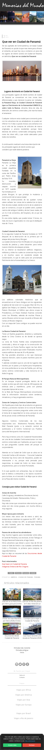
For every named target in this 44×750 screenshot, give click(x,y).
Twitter (11, 573)
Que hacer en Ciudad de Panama (14, 564)
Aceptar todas (12, 745)
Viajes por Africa (23, 690)
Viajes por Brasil (23, 713)
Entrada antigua (22, 650)
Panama (37, 577)
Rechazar (32, 745)
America (14, 577)
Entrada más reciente (22, 648)
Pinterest (18, 573)
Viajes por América (23, 695)
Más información (30, 741)
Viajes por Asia (23, 699)
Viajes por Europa (23, 704)
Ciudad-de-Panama (25, 577)
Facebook (25, 573)
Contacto (22, 677)
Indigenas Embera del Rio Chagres (15, 566)
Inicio (22, 652)
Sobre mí (22, 675)
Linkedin (32, 573)
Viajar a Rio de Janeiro (23, 718)
